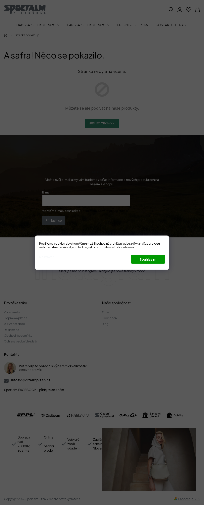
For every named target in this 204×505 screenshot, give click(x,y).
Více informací (126, 247)
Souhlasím (148, 259)
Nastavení (47, 257)
